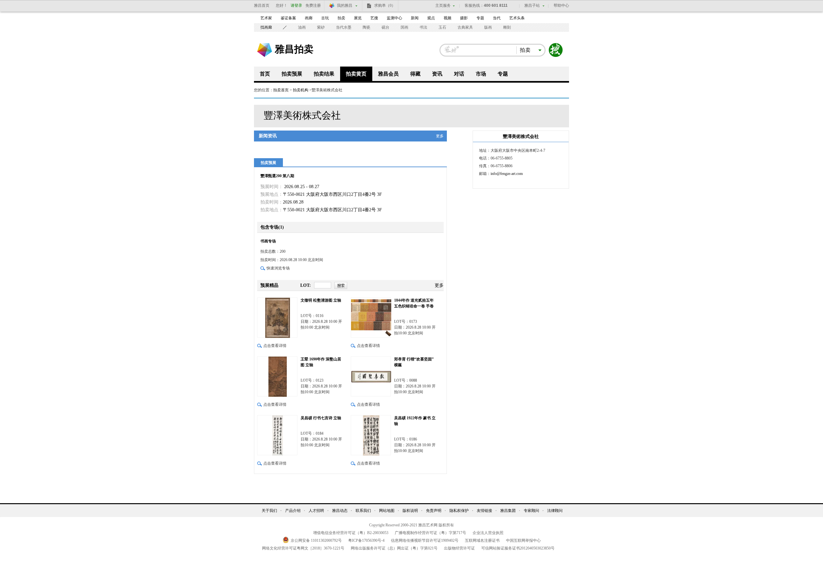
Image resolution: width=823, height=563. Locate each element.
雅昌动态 (340, 510)
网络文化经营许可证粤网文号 (303, 548)
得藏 (415, 74)
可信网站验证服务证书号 (518, 548)
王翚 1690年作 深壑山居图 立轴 (321, 362)
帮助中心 (561, 5)
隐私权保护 (459, 510)
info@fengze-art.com (507, 173)
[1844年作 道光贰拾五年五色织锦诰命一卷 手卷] (371, 317)
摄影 (464, 18)
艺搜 (374, 18)
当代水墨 (343, 27)
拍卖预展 (292, 74)
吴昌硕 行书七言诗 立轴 (321, 418)
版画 (488, 27)
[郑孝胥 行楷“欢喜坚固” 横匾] (371, 376)
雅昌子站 (532, 5)
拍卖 (341, 18)
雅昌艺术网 (264, 50)
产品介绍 (293, 510)
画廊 (308, 18)
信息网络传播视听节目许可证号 (424, 540)
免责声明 (433, 510)
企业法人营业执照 (488, 533)
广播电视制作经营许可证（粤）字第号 (430, 533)
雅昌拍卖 (294, 49)
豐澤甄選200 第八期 (277, 176)
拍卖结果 (324, 74)
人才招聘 (316, 510)
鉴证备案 (288, 18)
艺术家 (266, 18)
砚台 (385, 27)
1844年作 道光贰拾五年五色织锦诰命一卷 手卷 (414, 303)
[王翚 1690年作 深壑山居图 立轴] (277, 376)
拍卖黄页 (356, 74)
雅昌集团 (508, 510)
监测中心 (394, 18)
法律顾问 (555, 510)
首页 (265, 74)
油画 (302, 27)
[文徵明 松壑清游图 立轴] (277, 317)
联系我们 (363, 510)
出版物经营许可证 (459, 548)
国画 (404, 27)
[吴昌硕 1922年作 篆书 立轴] (371, 435)
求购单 (384, 5)
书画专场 (268, 241)
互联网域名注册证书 (482, 540)
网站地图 (386, 510)
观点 (431, 18)
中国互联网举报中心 (523, 540)
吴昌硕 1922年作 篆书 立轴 (415, 421)
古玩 (325, 18)
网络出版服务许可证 (394, 548)
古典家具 (465, 27)
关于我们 (269, 510)
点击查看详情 (274, 345)
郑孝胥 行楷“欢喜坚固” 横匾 (414, 362)
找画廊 (266, 27)
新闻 (415, 18)
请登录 (296, 5)
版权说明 (410, 510)
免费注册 (313, 5)
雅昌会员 (388, 74)
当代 (497, 18)
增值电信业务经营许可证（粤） (350, 533)
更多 (440, 136)
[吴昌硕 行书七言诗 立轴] (277, 435)
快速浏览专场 (278, 268)
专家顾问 (531, 510)
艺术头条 (517, 18)
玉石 (442, 27)
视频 (447, 18)
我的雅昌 (344, 5)
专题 (480, 18)
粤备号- (366, 540)
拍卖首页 (281, 90)
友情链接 (484, 510)
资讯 (437, 74)
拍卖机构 (300, 90)
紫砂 (321, 27)
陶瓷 (366, 27)
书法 (423, 27)
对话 (459, 74)
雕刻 (507, 27)
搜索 (556, 50)
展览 (358, 18)
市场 (481, 74)
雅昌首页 (261, 5)
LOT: (305, 285)
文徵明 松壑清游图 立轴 (321, 300)
